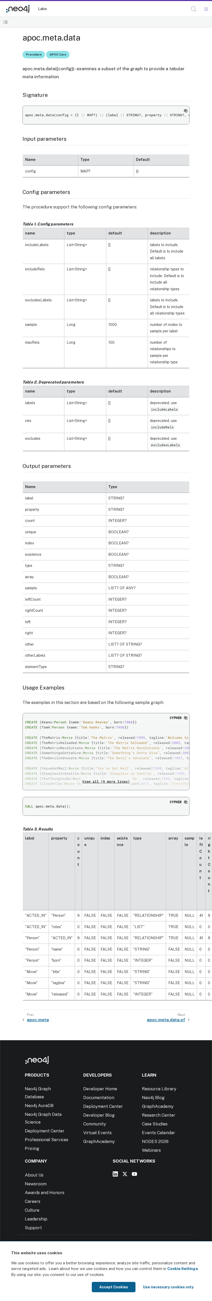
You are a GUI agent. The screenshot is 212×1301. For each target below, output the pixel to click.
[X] (124, 1174)
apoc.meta (38, 1019)
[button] (194, 9)
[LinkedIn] (115, 1174)
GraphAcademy (99, 1141)
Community (94, 1123)
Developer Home (100, 1088)
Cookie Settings (182, 1268)
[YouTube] (134, 1174)
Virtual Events (97, 1132)
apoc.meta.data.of (166, 1019)
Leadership (36, 1218)
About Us (34, 1175)
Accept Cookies (113, 1287)
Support (33, 1227)
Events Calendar (158, 1132)
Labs (42, 8)
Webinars (151, 1150)
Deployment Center (44, 1130)
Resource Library (159, 1088)
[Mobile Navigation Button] (206, 9)
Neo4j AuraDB (39, 1105)
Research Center (158, 1115)
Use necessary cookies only (168, 1287)
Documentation (98, 1097)
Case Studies (155, 1123)
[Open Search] (194, 9)
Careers (32, 1201)
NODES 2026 (155, 1141)
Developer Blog (99, 1115)
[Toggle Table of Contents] (5, 22)
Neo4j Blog (153, 1097)
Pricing (32, 1148)
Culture (32, 1210)
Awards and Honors (44, 1192)
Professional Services (46, 1139)
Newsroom (36, 1183)
